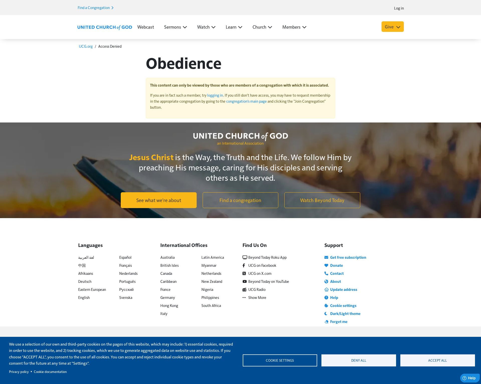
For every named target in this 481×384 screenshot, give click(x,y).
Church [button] (259, 27)
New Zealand (211, 281)
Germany (167, 297)
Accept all (437, 360)
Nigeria (207, 289)
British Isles (169, 265)
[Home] (104, 27)
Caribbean (168, 281)
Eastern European (92, 289)
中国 (82, 265)
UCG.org (86, 46)
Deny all (358, 360)
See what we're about (158, 200)
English (84, 297)
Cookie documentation (50, 371)
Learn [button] (231, 27)
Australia (167, 257)
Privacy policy (19, 371)
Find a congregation (240, 200)
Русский (126, 289)
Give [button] (390, 26)
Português (127, 281)
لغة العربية (86, 257)
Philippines (210, 297)
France (165, 289)
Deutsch (84, 281)
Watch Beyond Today (322, 200)
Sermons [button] (172, 27)
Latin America (212, 257)
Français (125, 265)
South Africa (211, 305)
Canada (166, 273)
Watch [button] (203, 27)
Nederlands (128, 273)
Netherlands (211, 273)
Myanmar (208, 265)
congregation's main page (246, 101)
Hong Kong (169, 305)
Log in (399, 8)
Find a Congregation (94, 7)
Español (125, 257)
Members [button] (291, 27)
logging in (215, 95)
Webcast (145, 27)
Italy (163, 313)
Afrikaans (85, 273)
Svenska (125, 297)
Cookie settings (280, 360)
